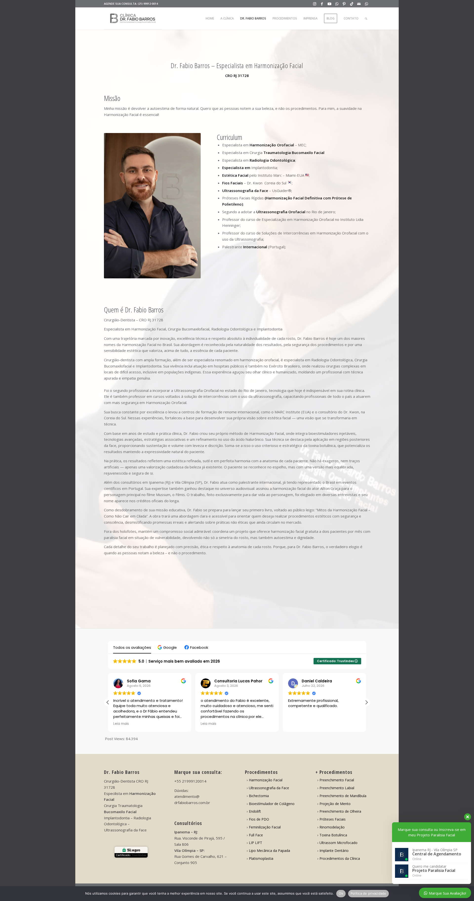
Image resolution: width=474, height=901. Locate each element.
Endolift (255, 811)
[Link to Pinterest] (344, 3)
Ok (341, 893)
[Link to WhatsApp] (336, 3)
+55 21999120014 (190, 781)
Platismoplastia (261, 858)
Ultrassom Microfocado (338, 842)
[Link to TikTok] (351, 3)
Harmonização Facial (265, 780)
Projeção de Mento (335, 803)
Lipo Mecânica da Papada (269, 850)
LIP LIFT (255, 842)
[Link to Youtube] (329, 3)
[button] (167, 647)
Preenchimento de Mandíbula (342, 795)
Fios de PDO (259, 819)
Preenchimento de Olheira (340, 811)
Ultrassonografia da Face (269, 788)
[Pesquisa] (366, 18)
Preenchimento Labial (336, 788)
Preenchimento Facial (336, 780)
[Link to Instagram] (314, 3)
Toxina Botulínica (333, 835)
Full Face (256, 835)
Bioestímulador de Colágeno (272, 803)
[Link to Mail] (359, 3)
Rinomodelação (332, 827)
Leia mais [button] (121, 724)
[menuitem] (209, 18)
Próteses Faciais (332, 819)
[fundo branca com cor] (133, 18)
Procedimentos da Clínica (339, 858)
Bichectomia (259, 795)
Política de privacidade (368, 893)
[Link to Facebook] (322, 3)
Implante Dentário (334, 850)
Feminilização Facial (265, 827)
